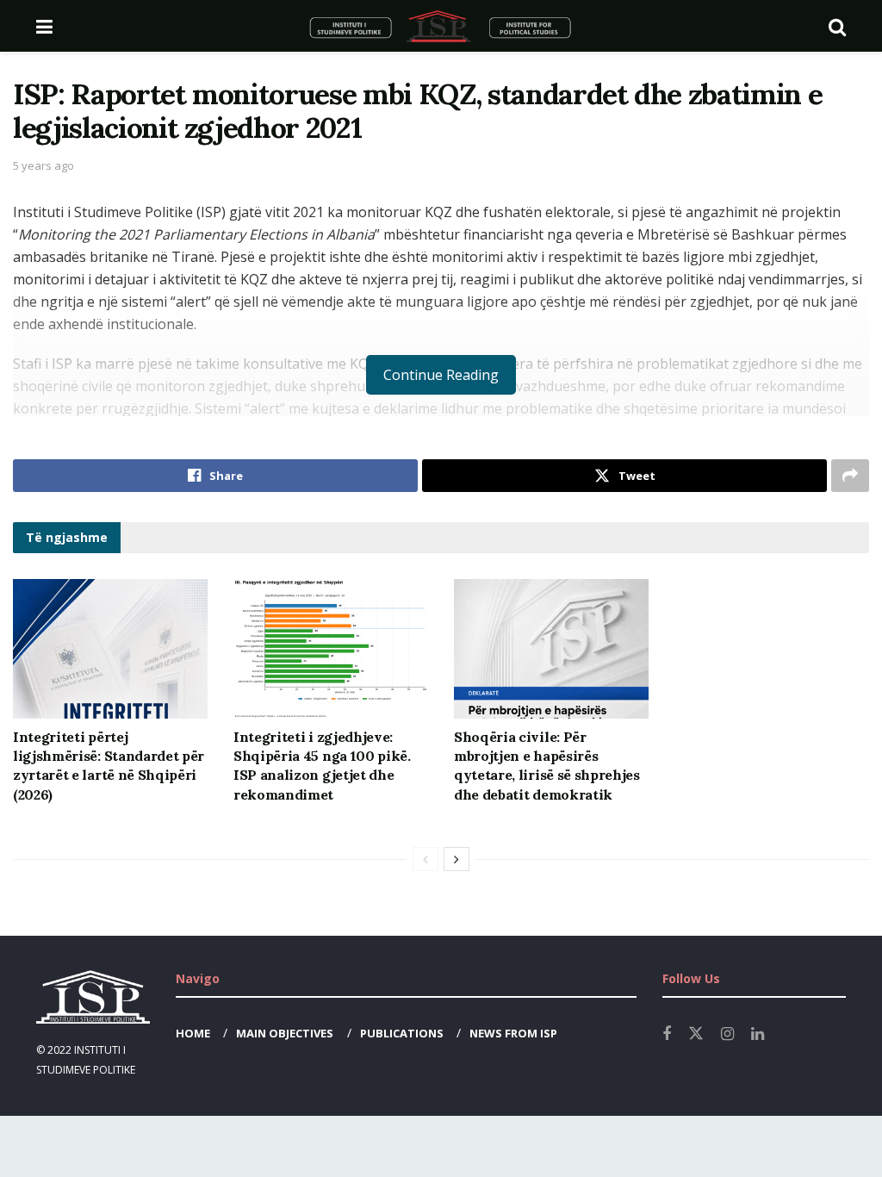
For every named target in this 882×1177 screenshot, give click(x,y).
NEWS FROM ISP (513, 1033)
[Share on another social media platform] (850, 475)
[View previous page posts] (425, 859)
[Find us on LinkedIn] (757, 1034)
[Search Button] (837, 26)
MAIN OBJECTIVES (284, 1033)
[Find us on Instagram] (727, 1034)
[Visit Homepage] (440, 26)
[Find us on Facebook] (666, 1034)
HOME (193, 1033)
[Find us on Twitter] (696, 1034)
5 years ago (43, 165)
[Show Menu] (44, 26)
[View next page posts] (456, 859)
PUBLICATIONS (402, 1033)
